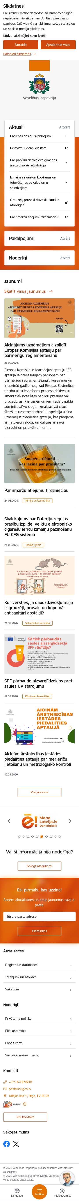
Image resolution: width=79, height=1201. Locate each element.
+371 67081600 (20, 1082)
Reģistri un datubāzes (21, 965)
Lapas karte (14, 1043)
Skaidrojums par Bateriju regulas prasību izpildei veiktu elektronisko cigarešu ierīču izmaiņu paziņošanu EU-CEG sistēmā (38, 526)
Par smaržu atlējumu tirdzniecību (36, 490)
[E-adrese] (12, 1104)
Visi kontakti (25, 1117)
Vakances (12, 989)
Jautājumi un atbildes (20, 977)
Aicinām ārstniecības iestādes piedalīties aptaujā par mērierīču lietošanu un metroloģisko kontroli (37, 759)
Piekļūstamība (15, 1031)
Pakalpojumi (21, 238)
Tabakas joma (33, 545)
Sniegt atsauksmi (39, 866)
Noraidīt (21, 45)
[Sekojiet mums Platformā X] (16, 1144)
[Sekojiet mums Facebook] (6, 1144)
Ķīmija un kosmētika (37, 500)
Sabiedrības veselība (37, 623)
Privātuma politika (18, 1018)
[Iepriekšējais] (9, 821)
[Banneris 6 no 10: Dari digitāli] (39, 821)
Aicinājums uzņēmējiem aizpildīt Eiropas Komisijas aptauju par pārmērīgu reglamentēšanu (35, 350)
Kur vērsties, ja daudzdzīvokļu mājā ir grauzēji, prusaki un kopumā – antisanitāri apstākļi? (38, 608)
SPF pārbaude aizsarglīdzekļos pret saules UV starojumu (38, 683)
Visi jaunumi (39, 792)
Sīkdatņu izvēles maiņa (21, 1055)
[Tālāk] (70, 821)
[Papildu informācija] (24, 1104)
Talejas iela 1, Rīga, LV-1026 (29, 1096)
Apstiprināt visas (58, 45)
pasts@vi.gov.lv (20, 1089)
